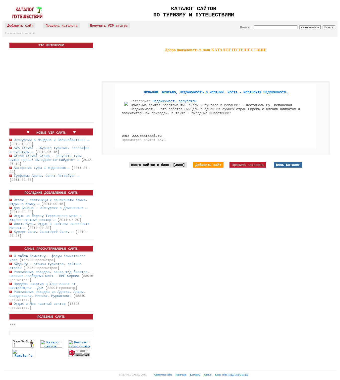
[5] (242, 374)
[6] (246, 374)
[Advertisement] (51, 85)
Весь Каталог (288, 165)
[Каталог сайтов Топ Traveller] (51, 347)
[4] (239, 374)
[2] (232, 374)
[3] (235, 374)
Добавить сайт (208, 165)
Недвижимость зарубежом (174, 101)
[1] (228, 374)
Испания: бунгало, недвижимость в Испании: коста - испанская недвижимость (215, 92)
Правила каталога (248, 165)
